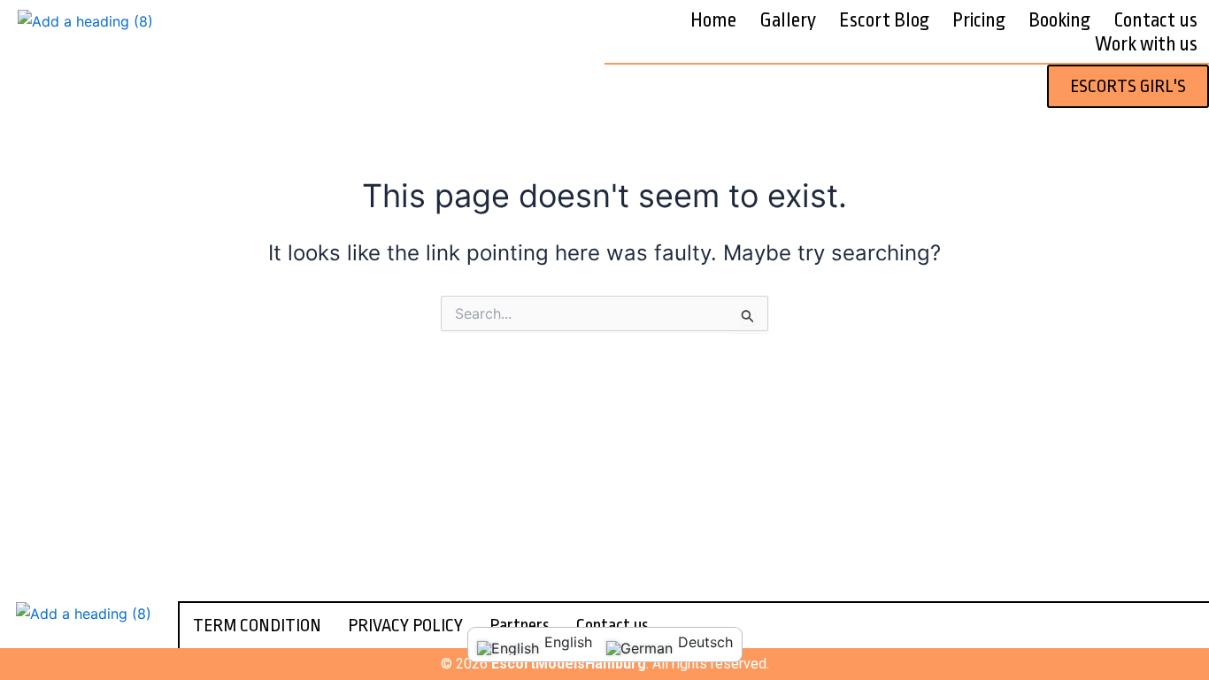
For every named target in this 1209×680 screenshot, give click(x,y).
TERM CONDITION (257, 625)
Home (713, 20)
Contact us (1155, 20)
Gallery (787, 20)
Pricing (978, 20)
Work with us (1146, 44)
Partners (519, 625)
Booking (1059, 20)
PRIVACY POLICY (405, 625)
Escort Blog (884, 20)
